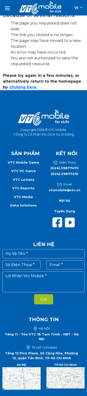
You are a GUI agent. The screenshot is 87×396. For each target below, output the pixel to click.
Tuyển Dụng (64, 211)
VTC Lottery (23, 180)
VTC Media (23, 197)
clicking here (22, 87)
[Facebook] (58, 222)
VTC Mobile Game (23, 162)
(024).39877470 (65, 168)
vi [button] (76, 7)
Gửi (43, 299)
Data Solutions (23, 205)
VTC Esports (23, 188)
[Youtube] (71, 222)
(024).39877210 (64, 174)
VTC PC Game (23, 171)
